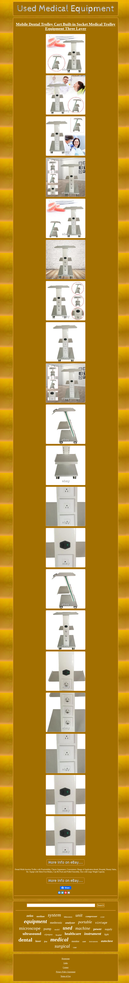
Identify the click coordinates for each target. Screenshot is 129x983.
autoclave (107, 941)
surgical (62, 946)
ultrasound (32, 933)
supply (108, 929)
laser (38, 941)
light (106, 934)
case (75, 947)
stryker (102, 917)
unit (79, 915)
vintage (101, 922)
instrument (92, 934)
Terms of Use (66, 976)
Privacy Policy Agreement (65, 972)
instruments (93, 941)
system (54, 915)
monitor (75, 941)
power (97, 929)
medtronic (56, 922)
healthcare (73, 934)
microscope (29, 928)
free (45, 941)
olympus (48, 934)
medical (59, 939)
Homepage (66, 959)
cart (84, 941)
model (57, 929)
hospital (59, 935)
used (67, 928)
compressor (91, 916)
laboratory (68, 917)
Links (66, 963)
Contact (65, 967)
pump (47, 929)
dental (25, 940)
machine (82, 928)
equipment (35, 921)
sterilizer (40, 916)
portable (85, 922)
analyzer (70, 922)
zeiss (30, 916)
